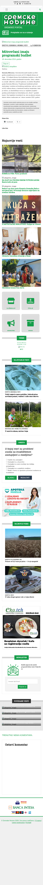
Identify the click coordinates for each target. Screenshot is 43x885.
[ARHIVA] (31, 323)
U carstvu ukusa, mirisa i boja (16, 431)
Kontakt (28, 822)
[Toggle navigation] (6, 10)
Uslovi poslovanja (18, 822)
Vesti (26, 45)
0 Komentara (36, 45)
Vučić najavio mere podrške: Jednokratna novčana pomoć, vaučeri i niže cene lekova (21, 395)
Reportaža (8, 428)
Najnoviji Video (21, 524)
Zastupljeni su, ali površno (16, 462)
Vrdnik (16, 428)
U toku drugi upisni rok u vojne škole (19, 597)
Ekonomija (12, 45)
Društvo (5, 45)
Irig (13, 428)
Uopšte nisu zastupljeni (15, 460)
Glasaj (11, 478)
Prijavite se (22, 687)
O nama (38, 820)
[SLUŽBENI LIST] (11, 301)
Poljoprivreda (23, 428)
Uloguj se (27, 3)
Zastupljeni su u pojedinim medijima (19, 468)
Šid (21, 559)
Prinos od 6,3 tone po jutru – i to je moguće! (21, 561)
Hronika (20, 45)
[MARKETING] (11, 323)
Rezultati (25, 478)
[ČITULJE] (31, 301)
